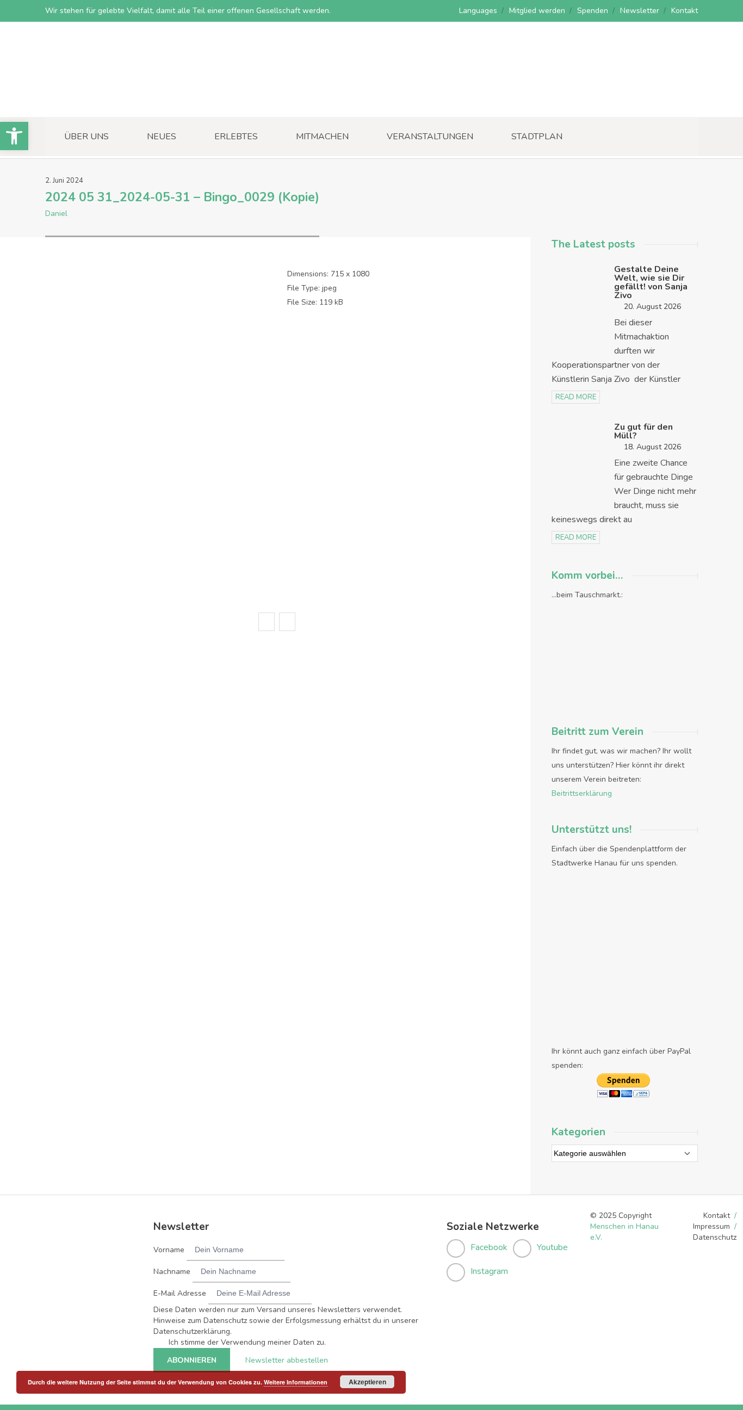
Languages (478, 10)
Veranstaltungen (430, 137)
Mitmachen (322, 137)
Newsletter (639, 10)
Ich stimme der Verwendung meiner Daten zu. (247, 1342)
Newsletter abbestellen (286, 1360)
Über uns (86, 137)
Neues (161, 137)
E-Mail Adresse (179, 1293)
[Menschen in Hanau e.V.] (126, 102)
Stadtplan (536, 137)
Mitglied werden (537, 10)
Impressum (711, 1226)
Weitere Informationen (295, 1382)
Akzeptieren (367, 1382)
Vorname (168, 1250)
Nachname (171, 1271)
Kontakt (684, 10)
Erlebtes (236, 137)
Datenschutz (714, 1237)
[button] (14, 136)
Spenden (592, 10)
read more (575, 397)
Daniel (56, 213)
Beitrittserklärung (582, 793)
